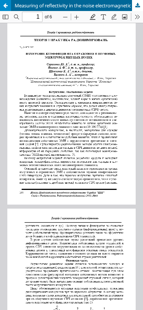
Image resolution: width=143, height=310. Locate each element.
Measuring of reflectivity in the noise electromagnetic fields (79, 5)
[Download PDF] (137, 5)
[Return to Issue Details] (5, 5)
